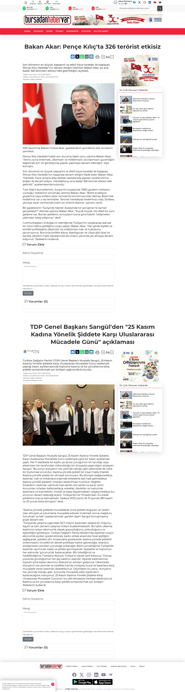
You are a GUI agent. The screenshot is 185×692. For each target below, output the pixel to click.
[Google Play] (82, 682)
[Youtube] (155, 2)
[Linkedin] (150, 2)
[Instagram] (144, 2)
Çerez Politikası (87, 666)
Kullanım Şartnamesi (118, 666)
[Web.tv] (160, 2)
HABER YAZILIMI (71, 689)
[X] (139, 2)
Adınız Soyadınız (33, 252)
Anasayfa (33, 4)
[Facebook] (134, 2)
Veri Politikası (102, 666)
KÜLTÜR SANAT (101, 31)
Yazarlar (39, 4)
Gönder (28, 293)
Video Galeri (56, 4)
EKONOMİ (38, 31)
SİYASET (59, 31)
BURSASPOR (72, 31)
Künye (132, 666)
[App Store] (102, 682)
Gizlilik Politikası (72, 666)
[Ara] (159, 8)
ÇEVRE (49, 31)
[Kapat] (52, 684)
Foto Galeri (47, 4)
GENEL (27, 31)
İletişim (142, 666)
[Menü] (26, 2)
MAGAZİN (86, 31)
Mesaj (26, 262)
